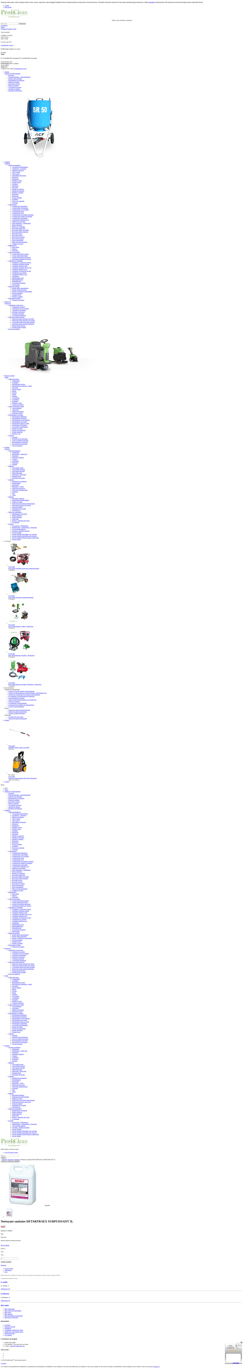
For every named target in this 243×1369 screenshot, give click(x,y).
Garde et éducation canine (16, 406)
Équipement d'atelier (14, 298)
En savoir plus (9, 1268)
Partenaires (8, 1328)
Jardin (6, 377)
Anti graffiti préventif (18, 469)
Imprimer (3, 1265)
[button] (8, 541)
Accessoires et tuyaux (14, 87)
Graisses (14, 459)
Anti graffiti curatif (17, 468)
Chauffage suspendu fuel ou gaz (21, 267)
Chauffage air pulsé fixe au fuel (21, 271)
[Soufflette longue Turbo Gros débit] (19, 744)
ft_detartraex (5, 1293)
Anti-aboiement (16, 408)
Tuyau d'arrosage (17, 445)
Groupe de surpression (19, 430)
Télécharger (8, 1270)
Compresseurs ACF (18, 213)
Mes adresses (8, 1314)
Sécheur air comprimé (18, 221)
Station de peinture (14, 286)
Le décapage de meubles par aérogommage (21, 705)
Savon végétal (16, 539)
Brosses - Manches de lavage (21, 521)
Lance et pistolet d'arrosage (20, 440)
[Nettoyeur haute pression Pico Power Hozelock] (19, 773)
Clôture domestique (18, 411)
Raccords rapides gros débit (20, 230)
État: (2, 1234)
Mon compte (5, 1305)
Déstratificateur (16, 281)
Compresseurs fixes (18, 211)
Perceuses (15, 187)
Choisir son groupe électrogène (17, 712)
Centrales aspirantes (18, 314)
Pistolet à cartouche (18, 189)
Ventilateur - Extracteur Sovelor (21, 262)
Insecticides (15, 485)
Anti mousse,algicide (18, 471)
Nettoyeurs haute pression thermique (23, 324)
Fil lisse (14, 393)
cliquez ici (156, 1366)
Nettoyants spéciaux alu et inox (21, 505)
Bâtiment (11, 466)
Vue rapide (11, 567)
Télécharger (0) (5, 1289)
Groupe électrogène (14, 252)
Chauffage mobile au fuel (19, 266)
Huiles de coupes (17, 502)
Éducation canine (17, 413)
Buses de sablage (13, 85)
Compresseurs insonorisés (20, 218)
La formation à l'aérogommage (17, 703)
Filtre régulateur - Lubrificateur (21, 223)
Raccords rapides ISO (18, 228)
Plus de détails (5, 1245)
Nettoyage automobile (15, 512)
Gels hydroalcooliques (19, 529)
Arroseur (14, 437)
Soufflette (15, 199)
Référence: (4, 1231)
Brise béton (15, 247)
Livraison (7, 1325)
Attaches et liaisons (18, 405)
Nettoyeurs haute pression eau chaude (23, 320)
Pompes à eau (16, 434)
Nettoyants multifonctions (20, 490)
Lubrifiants (15, 461)
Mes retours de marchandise (13, 1310)
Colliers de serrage (17, 244)
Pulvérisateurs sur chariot (19, 422)
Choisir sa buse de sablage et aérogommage (21, 691)
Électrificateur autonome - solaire (22, 386)
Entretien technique (18, 457)
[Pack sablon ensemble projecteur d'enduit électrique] (19, 565)
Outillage (7, 163)
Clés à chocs (16, 174)
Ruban (14, 391)
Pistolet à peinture (17, 296)
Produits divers (16, 476)
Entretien (11, 480)
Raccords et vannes (14, 84)
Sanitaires (15, 492)
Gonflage (15, 184)
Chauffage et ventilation (15, 261)
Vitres (14, 495)
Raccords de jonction (18, 237)
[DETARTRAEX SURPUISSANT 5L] (9, 1217)
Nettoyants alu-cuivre (18, 488)
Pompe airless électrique (19, 290)
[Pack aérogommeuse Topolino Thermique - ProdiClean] (19, 681)
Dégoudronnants (17, 473)
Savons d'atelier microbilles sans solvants (24, 536)
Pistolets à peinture (17, 192)
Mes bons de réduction (11, 1317)
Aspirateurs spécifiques (19, 310)
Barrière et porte (17, 403)
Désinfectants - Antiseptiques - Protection (24, 527)
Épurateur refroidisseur (15, 90)
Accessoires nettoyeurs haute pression (23, 322)
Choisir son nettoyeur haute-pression (19, 710)
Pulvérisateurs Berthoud (19, 416)
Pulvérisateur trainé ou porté (20, 423)
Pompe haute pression (18, 325)
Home (6, 790)
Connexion (4, 25)
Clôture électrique (13, 379)
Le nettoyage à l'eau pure (15, 717)
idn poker (11, 75)
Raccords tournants (18, 238)
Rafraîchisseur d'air (18, 278)
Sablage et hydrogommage (13, 73)
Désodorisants (16, 483)
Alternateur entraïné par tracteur (21, 259)
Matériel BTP (12, 245)
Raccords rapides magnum (20, 232)
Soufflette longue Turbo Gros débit (18, 747)
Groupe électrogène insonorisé (21, 257)
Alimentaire (15, 452)
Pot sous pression (17, 293)
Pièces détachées (17, 225)
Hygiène (10, 524)
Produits (7, 449)
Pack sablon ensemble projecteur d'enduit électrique (23, 568)
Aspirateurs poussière (18, 307)
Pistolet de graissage (18, 191)
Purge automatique (17, 240)
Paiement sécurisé (10, 1326)
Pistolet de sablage (13, 82)
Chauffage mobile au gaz (19, 274)
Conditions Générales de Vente (14, 1330)
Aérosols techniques (14, 451)
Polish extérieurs (17, 515)
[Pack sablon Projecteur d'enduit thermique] (19, 594)
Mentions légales (10, 1333)
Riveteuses (15, 196)
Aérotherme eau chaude (19, 273)
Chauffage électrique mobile (20, 264)
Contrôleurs (15, 399)
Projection (15, 250)
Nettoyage (8, 303)
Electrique (15, 456)
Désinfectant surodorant (19, 481)
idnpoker (152, 2)
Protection (15, 463)
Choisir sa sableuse (14, 701)
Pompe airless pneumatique (20, 288)
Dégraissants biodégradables (20, 500)
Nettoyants (15, 519)
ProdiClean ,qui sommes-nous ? (14, 1332)
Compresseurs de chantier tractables (23, 215)
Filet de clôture (16, 389)
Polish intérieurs (17, 517)
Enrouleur (15, 401)
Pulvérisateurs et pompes (15, 415)
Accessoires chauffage (19, 283)
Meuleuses (15, 186)
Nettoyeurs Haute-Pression (16, 317)
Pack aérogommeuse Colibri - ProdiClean (20, 626)
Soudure (14, 464)
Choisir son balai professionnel (17, 718)
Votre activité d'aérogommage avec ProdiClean (22, 700)
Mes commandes (10, 1309)
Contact (7, 5)
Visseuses (15, 203)
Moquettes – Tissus (18, 486)
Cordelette (15, 382)
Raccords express (17, 235)
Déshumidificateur (17, 279)
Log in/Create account (11, 1152)
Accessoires (15, 398)
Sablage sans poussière (15, 79)
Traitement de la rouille (19, 509)
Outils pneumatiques (14, 165)
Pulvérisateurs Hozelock (19, 418)
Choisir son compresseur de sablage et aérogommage (24, 694)
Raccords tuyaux (17, 233)
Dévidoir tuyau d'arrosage (20, 439)
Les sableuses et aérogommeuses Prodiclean (21, 696)
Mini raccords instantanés (19, 242)
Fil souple (15, 387)
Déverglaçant (16, 510)
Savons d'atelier (17, 532)
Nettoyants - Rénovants (19, 474)
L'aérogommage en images (16, 698)
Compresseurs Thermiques (20, 208)
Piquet (14, 394)
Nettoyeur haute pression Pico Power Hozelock (22, 778)
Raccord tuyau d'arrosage (19, 444)
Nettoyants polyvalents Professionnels (23, 503)
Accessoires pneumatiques (20, 167)
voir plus (236, 1363)
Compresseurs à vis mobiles (20, 209)
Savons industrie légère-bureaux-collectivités (25, 538)
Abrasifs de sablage (14, 89)
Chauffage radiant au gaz (19, 269)
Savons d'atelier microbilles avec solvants (24, 534)
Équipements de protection (16, 80)
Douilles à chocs (17, 180)
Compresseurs (12, 204)
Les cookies (8, 1335)
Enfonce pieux (16, 182)
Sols (13, 493)
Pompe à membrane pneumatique (22, 291)
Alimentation (16, 381)
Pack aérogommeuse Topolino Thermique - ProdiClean (24, 684)
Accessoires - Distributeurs (20, 526)
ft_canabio (4, 1282)
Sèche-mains (16, 285)
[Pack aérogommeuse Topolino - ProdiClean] (19, 652)
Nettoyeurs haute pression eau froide (23, 319)
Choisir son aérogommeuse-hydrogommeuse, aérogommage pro (27, 693)
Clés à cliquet (16, 172)
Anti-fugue (15, 410)
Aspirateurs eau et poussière (20, 308)
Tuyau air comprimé (18, 201)
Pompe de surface (17, 428)
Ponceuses (15, 194)
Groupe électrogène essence (20, 254)
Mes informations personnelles (14, 1316)
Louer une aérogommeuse (16, 706)
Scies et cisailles (17, 198)
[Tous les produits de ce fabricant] (3, 1227)
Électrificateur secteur (18, 384)
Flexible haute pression (19, 327)
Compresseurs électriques (19, 206)
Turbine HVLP (16, 295)
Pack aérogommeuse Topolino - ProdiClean (21, 655)
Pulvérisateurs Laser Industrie (21, 420)
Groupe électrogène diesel (20, 256)
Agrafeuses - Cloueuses (19, 169)
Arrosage (11, 435)
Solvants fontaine (17, 507)
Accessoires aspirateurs (19, 315)
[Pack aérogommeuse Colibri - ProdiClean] (19, 623)
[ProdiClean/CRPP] (14, 17)
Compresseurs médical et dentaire (22, 216)
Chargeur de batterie (18, 300)
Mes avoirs (8, 1312)
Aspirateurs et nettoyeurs (15, 305)
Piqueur (14, 249)
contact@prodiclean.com (17, 1346)
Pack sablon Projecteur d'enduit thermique (21, 597)
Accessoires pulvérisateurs (20, 427)
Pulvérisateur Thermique (19, 425)
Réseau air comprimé (18, 227)
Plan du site (8, 7)
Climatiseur (15, 276)
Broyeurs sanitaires (14, 329)
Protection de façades (18, 478)
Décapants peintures (18, 498)
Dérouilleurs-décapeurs (19, 175)
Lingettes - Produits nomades (21, 531)
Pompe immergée (17, 432)
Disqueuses (15, 179)
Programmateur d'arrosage (20, 442)
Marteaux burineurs (18, 170)
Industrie (11, 497)
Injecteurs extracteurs (18, 312)
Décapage (15, 177)
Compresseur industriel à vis (20, 220)
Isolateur (14, 396)
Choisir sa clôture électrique (16, 713)
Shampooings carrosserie (19, 514)
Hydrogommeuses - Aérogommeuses (19, 77)
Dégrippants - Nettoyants (19, 454)
